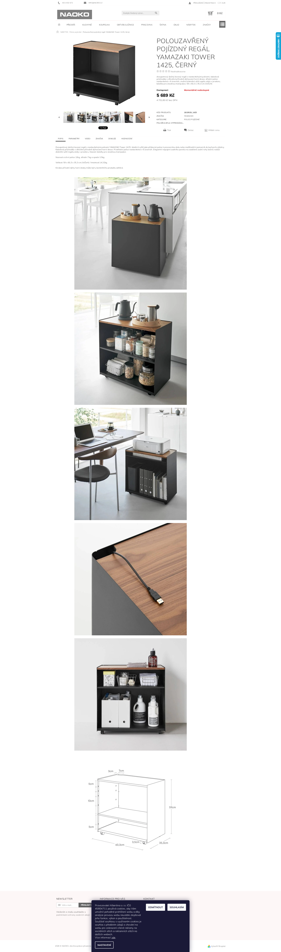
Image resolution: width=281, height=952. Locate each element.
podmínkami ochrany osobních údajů (73, 915)
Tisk (169, 130)
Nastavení (104, 945)
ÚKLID (176, 25)
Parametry (74, 138)
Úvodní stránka (59, 25)
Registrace (210, 3)
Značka (99, 138)
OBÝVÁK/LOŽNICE (125, 25)
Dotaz (191, 130)
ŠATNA (163, 25)
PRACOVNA (146, 25)
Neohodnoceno (178, 71)
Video (87, 138)
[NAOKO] (74, 14)
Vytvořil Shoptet (218, 946)
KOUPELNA (104, 25)
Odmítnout (155, 907)
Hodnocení (126, 138)
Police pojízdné (192, 119)
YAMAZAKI (188, 116)
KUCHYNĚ (87, 25)
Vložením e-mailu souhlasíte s (73, 913)
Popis (60, 138)
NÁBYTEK (191, 25)
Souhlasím (177, 907)
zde (113, 937)
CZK (219, 3)
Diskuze (112, 138)
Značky (207, 25)
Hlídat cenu (214, 130)
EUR (223, 3)
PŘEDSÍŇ (71, 25)
